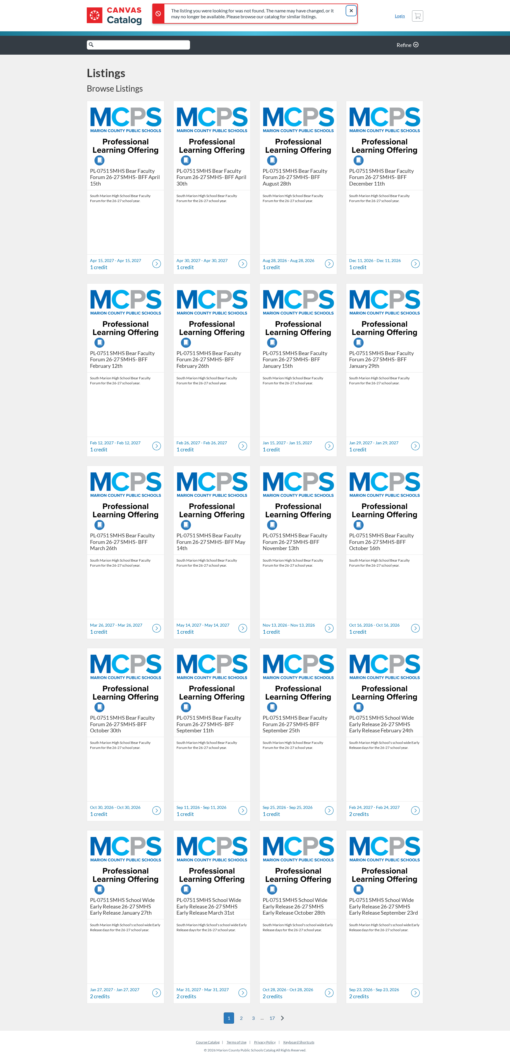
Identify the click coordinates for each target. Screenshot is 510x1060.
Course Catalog (208, 1042)
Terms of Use (236, 1042)
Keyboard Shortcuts (298, 1042)
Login (400, 15)
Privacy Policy (265, 1042)
